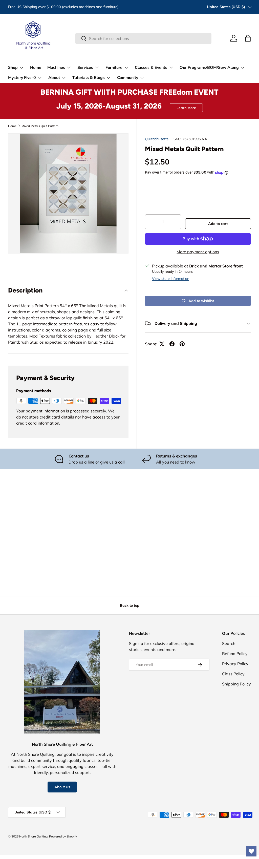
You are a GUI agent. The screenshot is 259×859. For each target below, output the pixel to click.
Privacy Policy (235, 663)
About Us (62, 787)
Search (228, 643)
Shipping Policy (236, 683)
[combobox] (143, 38)
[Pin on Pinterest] (182, 344)
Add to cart (218, 223)
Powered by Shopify (63, 836)
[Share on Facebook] (172, 344)
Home (35, 67)
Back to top (129, 605)
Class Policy (233, 673)
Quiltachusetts (156, 139)
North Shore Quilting (33, 836)
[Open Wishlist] (251, 851)
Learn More (186, 108)
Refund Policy (235, 653)
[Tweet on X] (162, 344)
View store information (170, 278)
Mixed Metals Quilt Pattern (39, 126)
